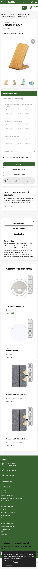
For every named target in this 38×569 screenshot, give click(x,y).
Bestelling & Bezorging (8, 512)
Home (3, 14)
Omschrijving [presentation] (18, 223)
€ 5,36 (10, 357)
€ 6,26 (10, 401)
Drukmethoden (5, 501)
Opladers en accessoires (8, 17)
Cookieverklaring (6, 529)
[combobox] (11, 8)
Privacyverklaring (6, 532)
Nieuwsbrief (4, 493)
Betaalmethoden (6, 515)
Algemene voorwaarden (8, 526)
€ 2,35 (10, 313)
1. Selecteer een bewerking (13, 98)
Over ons (3, 490)
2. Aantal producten (10, 151)
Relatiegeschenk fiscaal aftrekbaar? (11, 498)
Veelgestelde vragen (7, 495)
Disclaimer (4, 534)
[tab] (19, 223)
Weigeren (16, 562)
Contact (3, 510)
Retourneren (5, 518)
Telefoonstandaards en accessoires (19, 14)
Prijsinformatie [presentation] (19, 228)
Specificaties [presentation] (19, 234)
